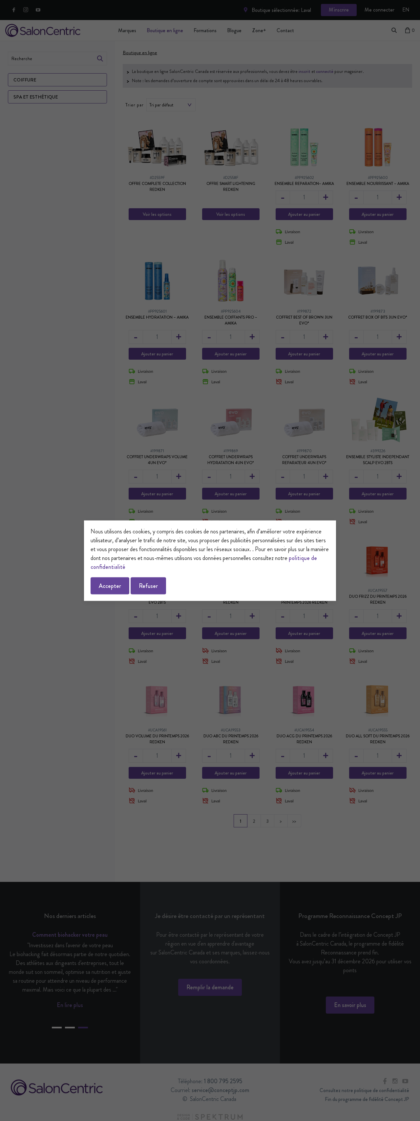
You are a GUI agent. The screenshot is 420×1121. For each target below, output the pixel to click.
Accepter (110, 585)
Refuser (148, 585)
